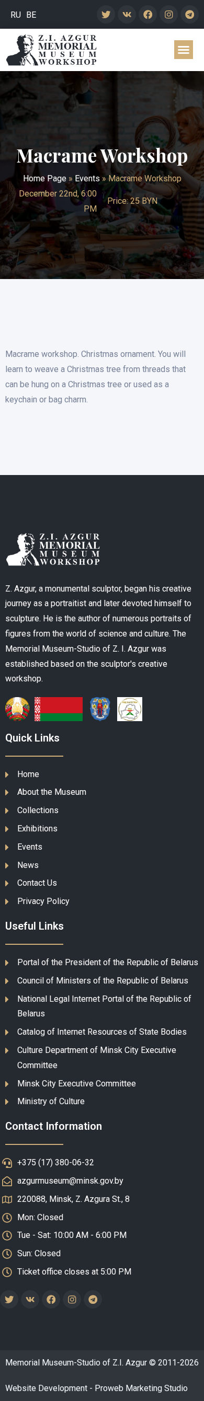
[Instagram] (169, 14)
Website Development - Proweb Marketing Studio (96, 1388)
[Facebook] (148, 14)
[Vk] (127, 14)
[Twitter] (106, 14)
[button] (183, 49)
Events (87, 178)
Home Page (44, 178)
